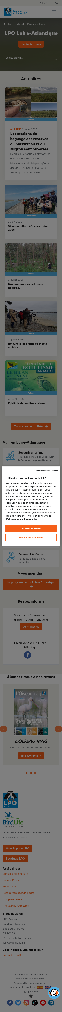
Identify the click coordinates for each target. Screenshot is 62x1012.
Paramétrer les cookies (31, 537)
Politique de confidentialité (21, 519)
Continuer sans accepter (46, 471)
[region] (31, 506)
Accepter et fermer (31, 528)
